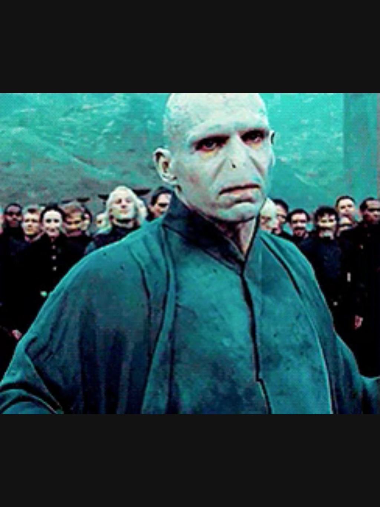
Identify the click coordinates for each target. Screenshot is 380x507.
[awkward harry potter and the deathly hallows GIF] (190, 253)
